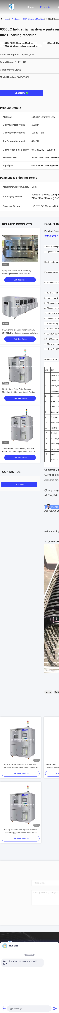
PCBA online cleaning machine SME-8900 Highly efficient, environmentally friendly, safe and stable (19, 333)
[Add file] (4, 1008)
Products (45, 7)
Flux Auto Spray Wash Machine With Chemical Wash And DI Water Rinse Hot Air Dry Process (21, 766)
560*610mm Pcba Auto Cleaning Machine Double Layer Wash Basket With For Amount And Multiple (18, 392)
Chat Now (19, 93)
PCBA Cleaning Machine (33, 19)
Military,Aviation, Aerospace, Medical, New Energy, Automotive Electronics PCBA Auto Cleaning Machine (20, 831)
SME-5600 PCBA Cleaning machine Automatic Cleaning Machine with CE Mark (19, 451)
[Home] (11, 7)
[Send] (55, 1008)
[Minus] (55, 945)
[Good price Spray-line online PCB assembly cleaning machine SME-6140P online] (20, 248)
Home (30, 7)
